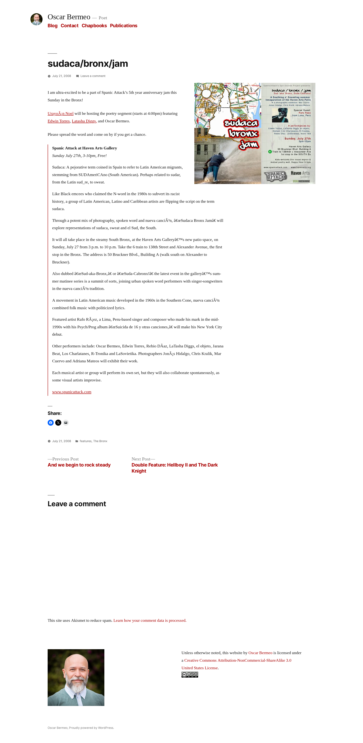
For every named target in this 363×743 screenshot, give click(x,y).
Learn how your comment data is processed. (150, 620)
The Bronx (100, 441)
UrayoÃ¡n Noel (61, 113)
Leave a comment (93, 76)
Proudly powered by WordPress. (91, 728)
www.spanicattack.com (71, 391)
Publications (123, 25)
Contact (70, 25)
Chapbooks (94, 25)
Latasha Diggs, (84, 121)
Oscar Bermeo (69, 17)
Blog (52, 25)
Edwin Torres (59, 121)
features (86, 441)
